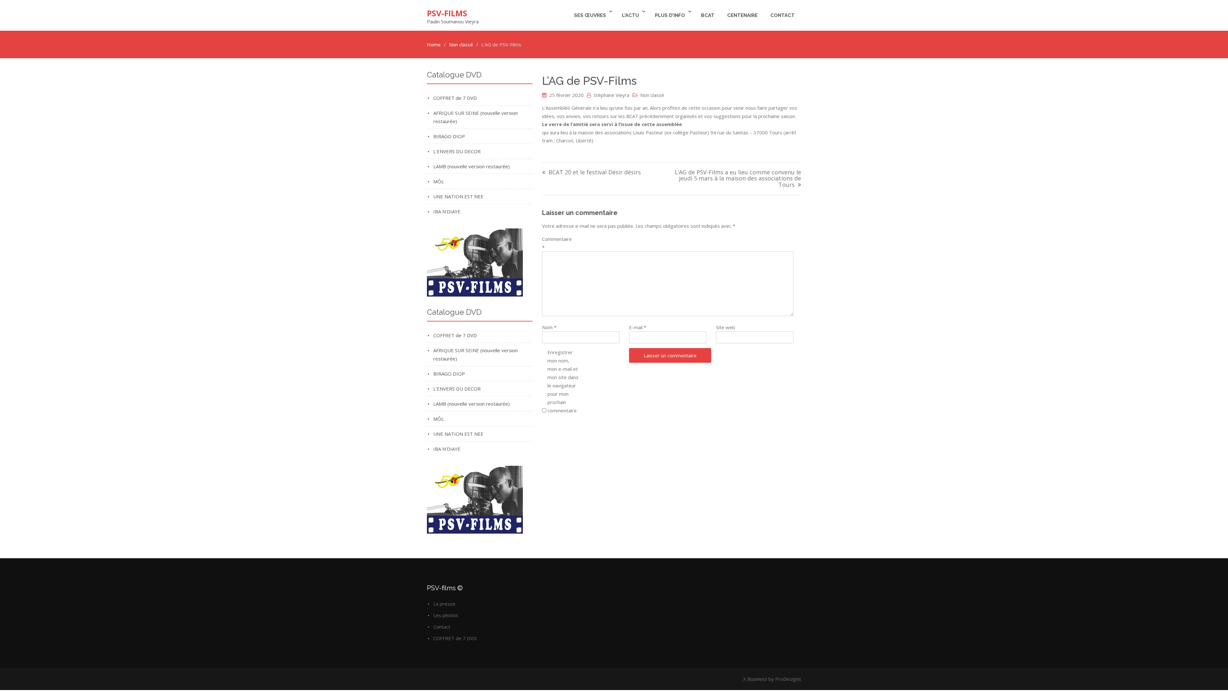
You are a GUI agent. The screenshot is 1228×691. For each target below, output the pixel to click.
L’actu (630, 15)
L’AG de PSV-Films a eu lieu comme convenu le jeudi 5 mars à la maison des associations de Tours (738, 178)
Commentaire (557, 243)
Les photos (445, 615)
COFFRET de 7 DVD (455, 98)
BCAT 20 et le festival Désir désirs (594, 172)
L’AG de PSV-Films (589, 80)
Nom (549, 327)
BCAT (707, 15)
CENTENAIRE (742, 15)
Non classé (652, 95)
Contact (782, 15)
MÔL (438, 181)
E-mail (637, 327)
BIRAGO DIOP (449, 136)
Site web (725, 327)
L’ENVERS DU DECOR (457, 151)
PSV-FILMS (447, 13)
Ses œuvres (590, 15)
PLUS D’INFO (670, 15)
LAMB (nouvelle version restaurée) (471, 166)
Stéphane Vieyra (611, 95)
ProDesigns (788, 679)
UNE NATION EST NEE (458, 196)
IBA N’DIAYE (446, 211)
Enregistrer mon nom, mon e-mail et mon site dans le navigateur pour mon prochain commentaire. (563, 381)
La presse (444, 603)
